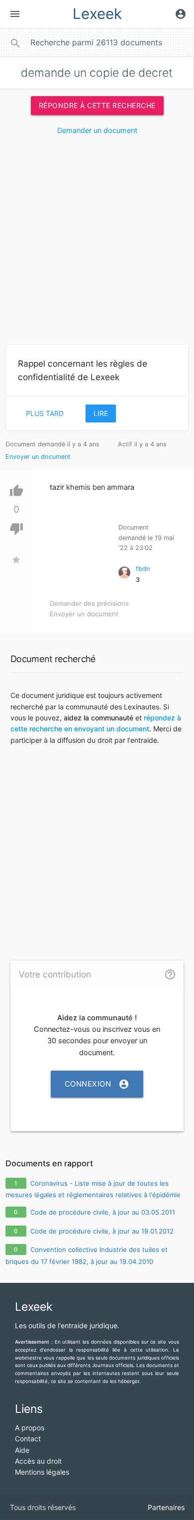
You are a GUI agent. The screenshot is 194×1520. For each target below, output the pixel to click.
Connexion (97, 1084)
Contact (28, 1438)
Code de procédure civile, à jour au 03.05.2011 (102, 1212)
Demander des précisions (89, 603)
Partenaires (166, 1507)
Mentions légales (42, 1472)
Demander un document (97, 130)
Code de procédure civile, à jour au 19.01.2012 (102, 1231)
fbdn (143, 568)
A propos (29, 1427)
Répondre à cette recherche (97, 105)
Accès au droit (38, 1461)
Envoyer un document (38, 456)
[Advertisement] (97, 243)
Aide (22, 1450)
